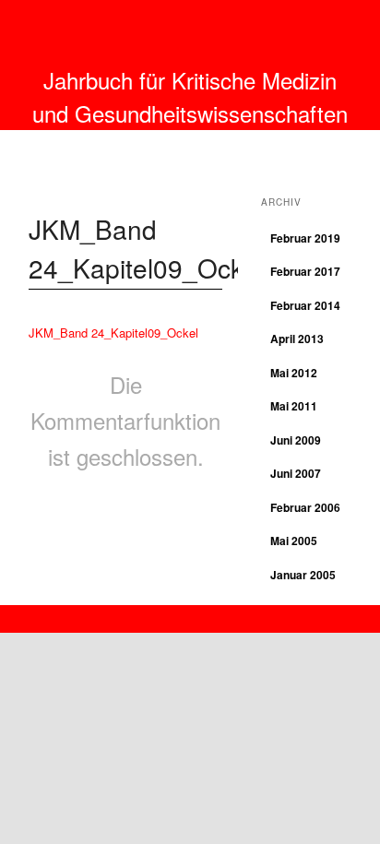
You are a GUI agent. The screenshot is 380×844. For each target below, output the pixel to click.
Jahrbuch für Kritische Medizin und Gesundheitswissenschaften (190, 96)
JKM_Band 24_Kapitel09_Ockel (113, 332)
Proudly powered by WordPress (190, 614)
